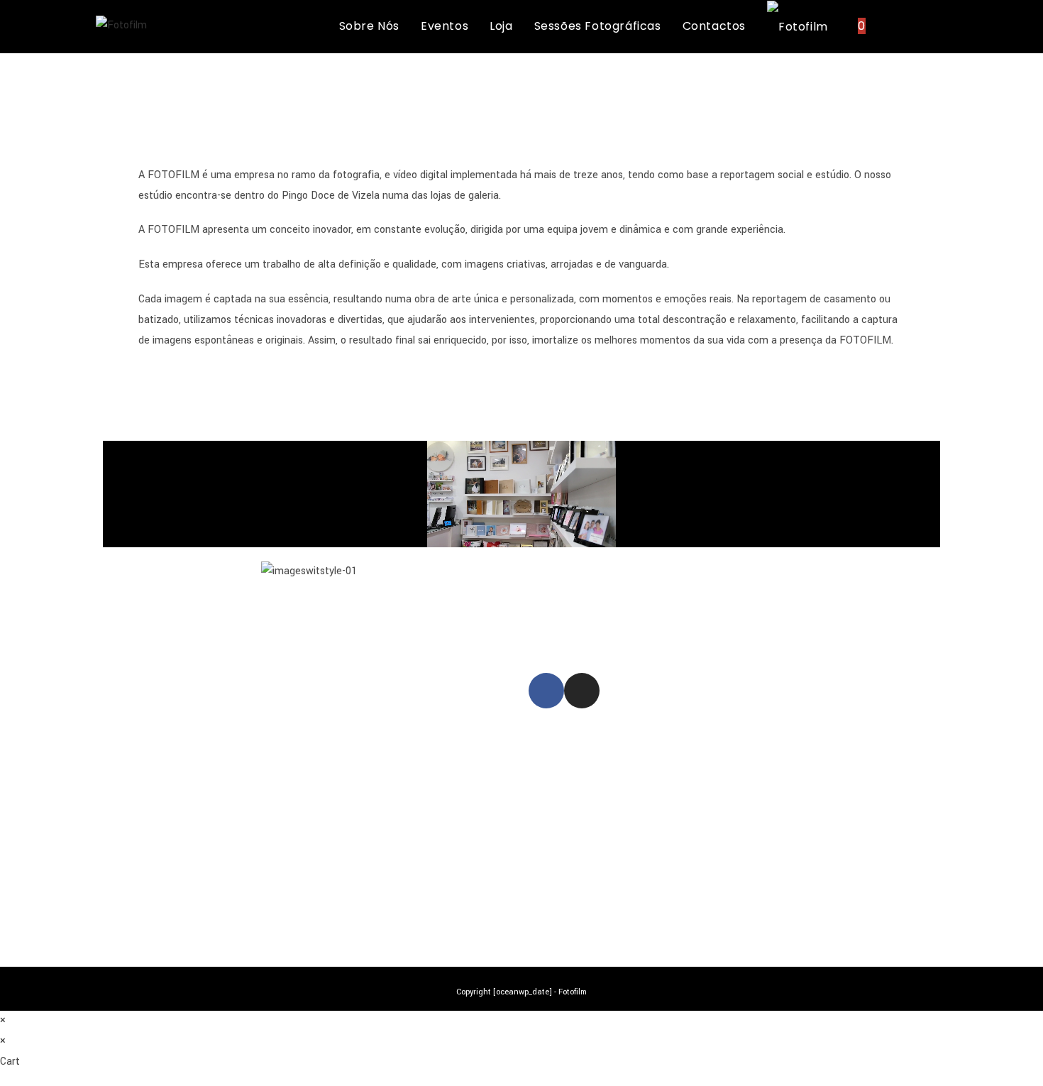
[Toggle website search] (891, 26)
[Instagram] (582, 690)
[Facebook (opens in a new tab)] (922, 25)
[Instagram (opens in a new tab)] (942, 25)
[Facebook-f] (546, 690)
